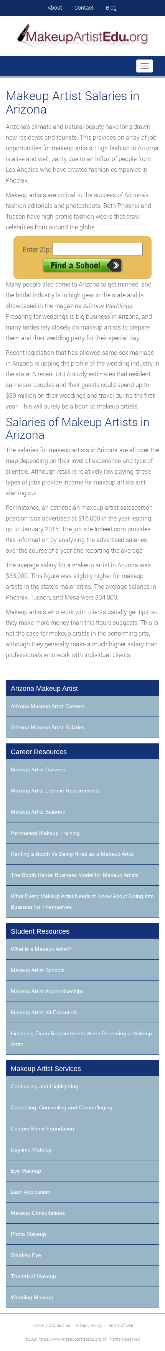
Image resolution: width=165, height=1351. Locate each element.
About (55, 7)
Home (38, 1325)
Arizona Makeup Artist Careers (48, 706)
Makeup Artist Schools (37, 970)
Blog (111, 7)
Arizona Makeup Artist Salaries (48, 727)
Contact (84, 7)
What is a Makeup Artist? (41, 949)
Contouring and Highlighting (44, 1086)
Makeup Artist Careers (38, 769)
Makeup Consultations (38, 1213)
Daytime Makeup (31, 1150)
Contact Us (59, 1325)
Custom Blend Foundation (42, 1128)
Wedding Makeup (32, 1297)
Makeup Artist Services (46, 1069)
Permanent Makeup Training (45, 833)
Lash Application (30, 1192)
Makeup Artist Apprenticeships (47, 991)
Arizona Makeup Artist (44, 688)
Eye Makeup (26, 1171)
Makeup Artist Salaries (38, 812)
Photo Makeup (28, 1234)
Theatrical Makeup (33, 1276)
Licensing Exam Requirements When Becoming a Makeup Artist (81, 1038)
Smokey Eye (26, 1255)
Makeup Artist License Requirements (55, 791)
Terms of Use (120, 1325)
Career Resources (39, 752)
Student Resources (40, 931)
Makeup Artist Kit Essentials (44, 1012)
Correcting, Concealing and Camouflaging (61, 1107)
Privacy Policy (89, 1325)
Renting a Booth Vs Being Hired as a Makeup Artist (72, 854)
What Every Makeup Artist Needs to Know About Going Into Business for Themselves (82, 901)
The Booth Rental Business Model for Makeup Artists (75, 875)
